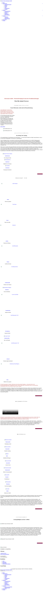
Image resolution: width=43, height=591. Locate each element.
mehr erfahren (2, 126)
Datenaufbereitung (8, 310)
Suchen (1, 570)
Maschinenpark (7, 14)
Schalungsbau (7, 289)
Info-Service (5, 19)
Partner (6, 6)
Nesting (7, 379)
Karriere (4, 15)
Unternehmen (5, 3)
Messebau (8, 261)
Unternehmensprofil (8, 4)
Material (6, 583)
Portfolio (4, 10)
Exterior (7, 220)
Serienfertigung (7, 167)
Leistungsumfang (7, 11)
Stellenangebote (7, 18)
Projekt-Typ (7, 12)
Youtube (6, 9)
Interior (8, 199)
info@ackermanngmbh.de (4, 554)
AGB (3, 561)
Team (5, 7)
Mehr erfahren (40, 543)
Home (4, 2)
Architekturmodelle (7, 282)
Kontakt (4, 20)
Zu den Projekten (38, 395)
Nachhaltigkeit (7, 8)
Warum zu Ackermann (6, 17)
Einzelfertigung (7, 161)
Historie (6, 5)
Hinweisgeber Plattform (6, 563)
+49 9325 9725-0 (3, 553)
